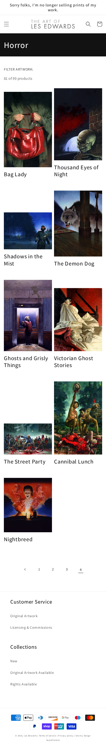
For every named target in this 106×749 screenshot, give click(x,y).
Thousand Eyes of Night (76, 171)
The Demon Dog (74, 263)
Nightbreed (18, 539)
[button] (6, 24)
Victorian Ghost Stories (73, 361)
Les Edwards (30, 735)
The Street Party (24, 461)
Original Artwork (24, 616)
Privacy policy (66, 735)
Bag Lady (15, 174)
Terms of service (47, 735)
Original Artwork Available (32, 672)
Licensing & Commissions (31, 627)
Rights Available (23, 684)
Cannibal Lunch (74, 461)
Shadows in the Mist (23, 260)
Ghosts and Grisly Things (26, 361)
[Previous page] (25, 569)
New (13, 661)
